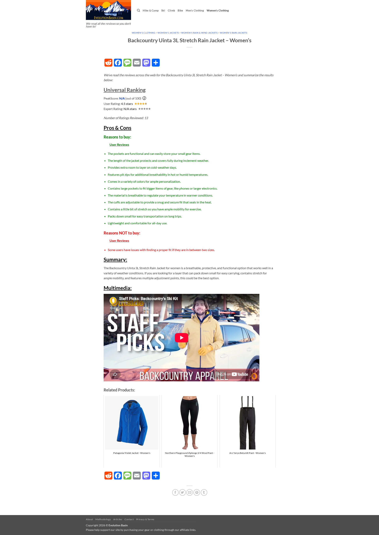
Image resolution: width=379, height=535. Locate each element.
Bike (180, 10)
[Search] (138, 10)
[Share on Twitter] (182, 492)
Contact (129, 519)
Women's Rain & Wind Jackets (199, 32)
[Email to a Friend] (189, 492)
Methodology (103, 519)
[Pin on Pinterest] (196, 492)
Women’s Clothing (218, 10)
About (89, 519)
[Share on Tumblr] (204, 492)
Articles (117, 519)
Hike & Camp (151, 10)
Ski (163, 10)
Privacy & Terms (145, 519)
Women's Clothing (143, 32)
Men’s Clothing (195, 10)
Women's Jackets (168, 32)
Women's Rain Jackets (233, 32)
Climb (171, 10)
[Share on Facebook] (175, 492)
